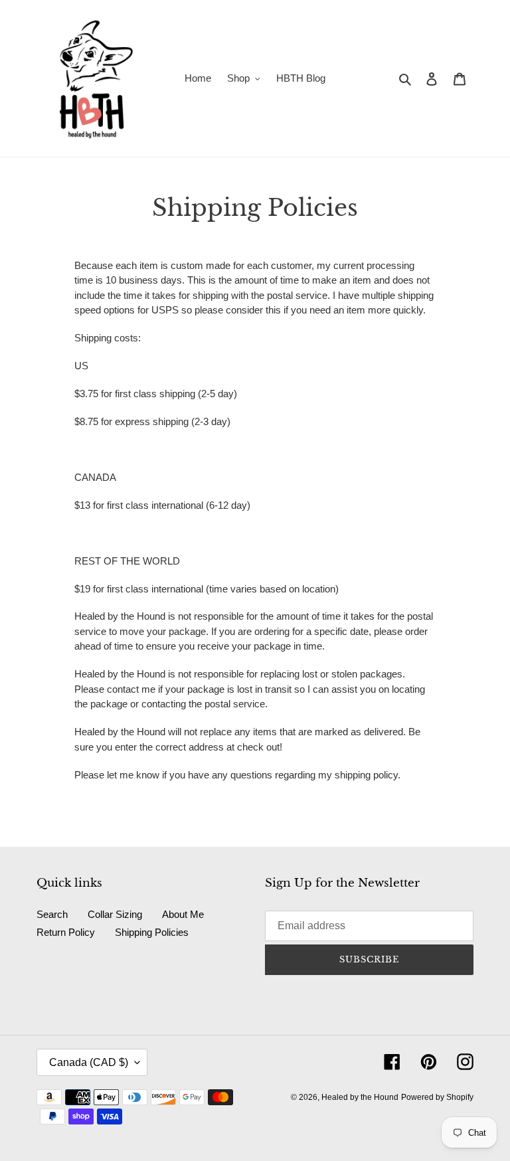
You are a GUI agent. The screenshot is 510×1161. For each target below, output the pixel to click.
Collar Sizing (115, 914)
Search (52, 914)
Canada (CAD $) (88, 1062)
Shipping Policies (152, 932)
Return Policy (66, 932)
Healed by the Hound (359, 1097)
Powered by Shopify (437, 1097)
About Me (183, 914)
